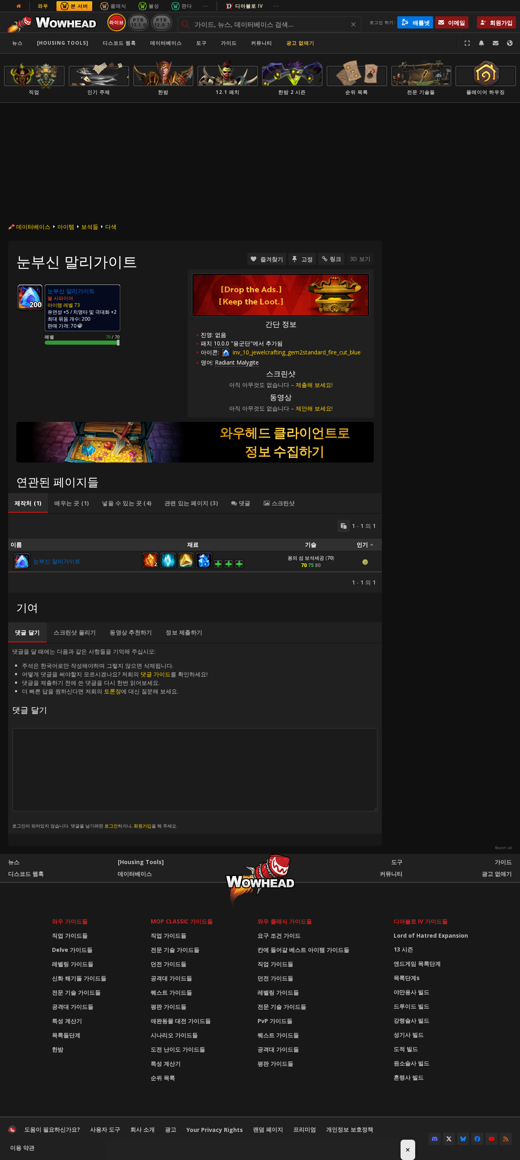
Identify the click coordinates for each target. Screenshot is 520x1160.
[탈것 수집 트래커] (195, 442)
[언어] (510, 43)
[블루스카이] (463, 1139)
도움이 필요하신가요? (52, 1129)
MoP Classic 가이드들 (182, 921)
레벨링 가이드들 (72, 964)
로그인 (111, 826)
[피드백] (496, 43)
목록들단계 (66, 1035)
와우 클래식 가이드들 (285, 921)
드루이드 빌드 (411, 1006)
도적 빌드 (406, 1049)
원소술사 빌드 (411, 1063)
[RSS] (506, 1139)
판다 (187, 5)
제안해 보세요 (314, 408)
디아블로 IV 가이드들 (421, 921)
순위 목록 (163, 1078)
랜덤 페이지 (268, 1129)
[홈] (54, 22)
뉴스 (17, 42)
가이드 (229, 42)
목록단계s (407, 978)
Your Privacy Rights (214, 1130)
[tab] (28, 503)
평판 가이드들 (168, 1006)
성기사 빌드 (409, 1034)
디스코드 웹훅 (119, 42)
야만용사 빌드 (411, 992)
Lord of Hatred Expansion (431, 935)
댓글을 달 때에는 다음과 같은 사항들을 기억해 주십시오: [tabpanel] (110, 738)
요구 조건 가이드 (279, 935)
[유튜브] (491, 1139)
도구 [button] (201, 42)
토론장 (112, 691)
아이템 (65, 226)
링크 (335, 259)
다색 (111, 226)
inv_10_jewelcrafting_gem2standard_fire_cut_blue (296, 352)
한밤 (57, 1049)
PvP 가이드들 (275, 1021)
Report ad (503, 848)
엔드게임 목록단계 (417, 963)
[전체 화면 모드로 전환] (467, 43)
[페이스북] (477, 1139)
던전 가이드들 (168, 964)
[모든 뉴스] (18, 6)
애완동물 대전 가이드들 (181, 1021)
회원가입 (143, 826)
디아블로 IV (249, 5)
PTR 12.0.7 (161, 22)
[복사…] (344, 526)
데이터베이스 (166, 42)
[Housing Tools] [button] (63, 42)
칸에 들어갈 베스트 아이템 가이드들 (303, 950)
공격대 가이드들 (72, 1006)
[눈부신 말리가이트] (22, 561)
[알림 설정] (481, 43)
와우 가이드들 (70, 921)
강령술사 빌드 (411, 1020)
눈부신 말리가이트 (56, 561)
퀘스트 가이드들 (171, 992)
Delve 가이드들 (72, 950)
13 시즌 (403, 949)
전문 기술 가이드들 (76, 992)
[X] (449, 1139)
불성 (154, 5)
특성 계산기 (67, 1021)
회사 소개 (142, 1129)
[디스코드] (435, 1139)
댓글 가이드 (156, 674)
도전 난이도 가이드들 (178, 1049)
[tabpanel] (195, 553)
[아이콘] (30, 297)
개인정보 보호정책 (349, 1129)
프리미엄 (304, 1129)
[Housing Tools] (141, 862)
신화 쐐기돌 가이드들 (79, 978)
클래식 (118, 5)
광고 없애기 (300, 42)
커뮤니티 (261, 42)
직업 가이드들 (70, 935)
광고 (170, 1129)
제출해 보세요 (314, 385)
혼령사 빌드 (409, 1077)
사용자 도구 (105, 1129)
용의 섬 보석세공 (306, 557)
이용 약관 (22, 1147)
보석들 (89, 226)
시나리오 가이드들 (174, 1035)
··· (205, 5)
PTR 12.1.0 (138, 22)
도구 (397, 862)
